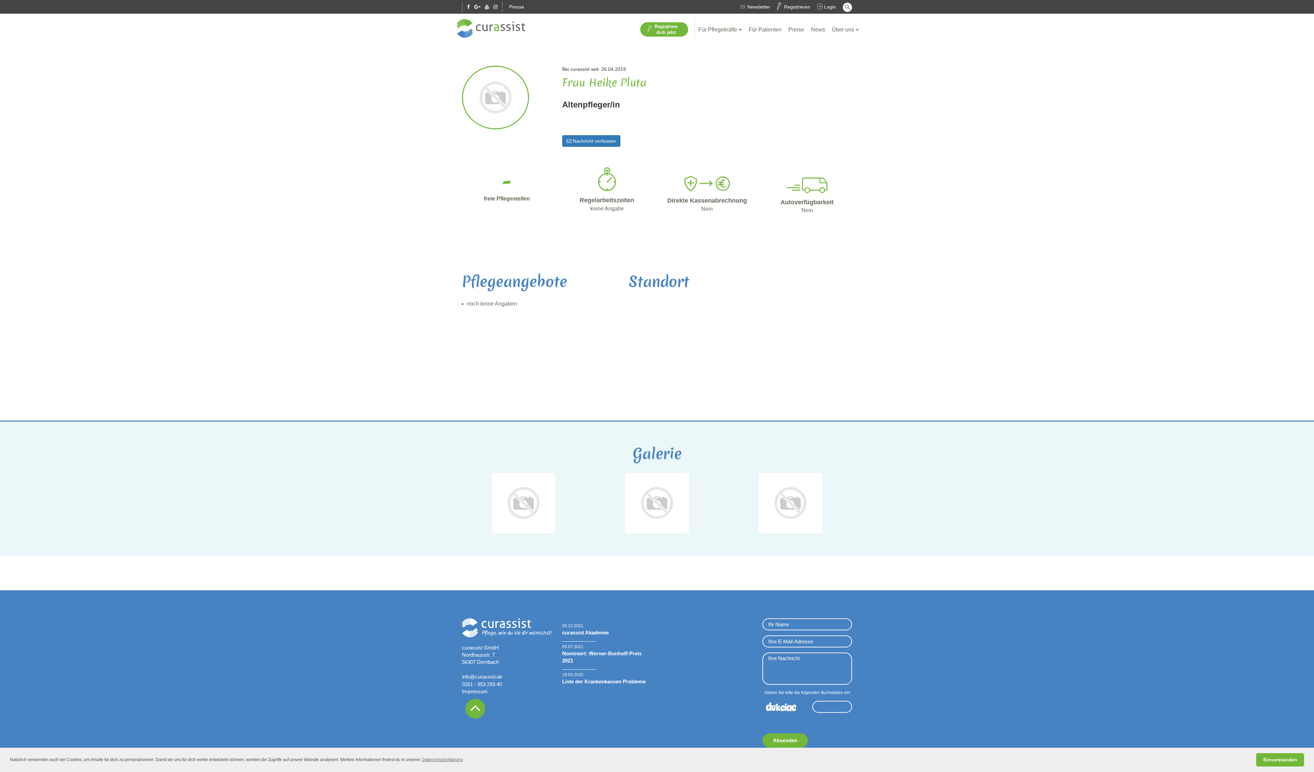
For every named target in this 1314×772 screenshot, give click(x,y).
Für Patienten (765, 30)
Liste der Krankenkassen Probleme (604, 681)
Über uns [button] (843, 30)
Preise (796, 30)
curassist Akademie (585, 632)
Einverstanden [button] (1280, 759)
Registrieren (797, 7)
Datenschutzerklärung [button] (442, 759)
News (818, 30)
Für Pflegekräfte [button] (718, 30)
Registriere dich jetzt (666, 29)
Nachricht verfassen (593, 141)
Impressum (475, 691)
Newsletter (758, 7)
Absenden (785, 740)
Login (830, 7)
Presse (516, 7)
